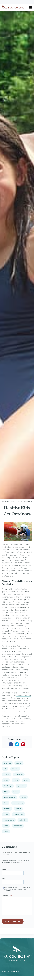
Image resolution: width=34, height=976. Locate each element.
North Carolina (18, 803)
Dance (6, 780)
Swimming (22, 820)
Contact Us (16, 2)
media (4, 607)
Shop (9, 2)
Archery (19, 763)
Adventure (7, 763)
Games (26, 780)
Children (6, 774)
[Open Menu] (30, 7)
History (15, 791)
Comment (6, 895)
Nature (23, 797)
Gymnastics (21, 786)
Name (4, 869)
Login (24, 2)
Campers (15, 769)
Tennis (6, 826)
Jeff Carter (28, 501)
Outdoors (18, 501)
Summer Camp (9, 820)
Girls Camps (8, 786)
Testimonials (18, 826)
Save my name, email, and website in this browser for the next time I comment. (17, 889)
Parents (18, 808)
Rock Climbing (18, 814)
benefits (10, 672)
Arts (5, 769)
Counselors (19, 774)
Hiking (6, 791)
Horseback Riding (10, 797)
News (5, 803)
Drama (16, 780)
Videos (6, 831)
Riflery (6, 814)
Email (4, 879)
